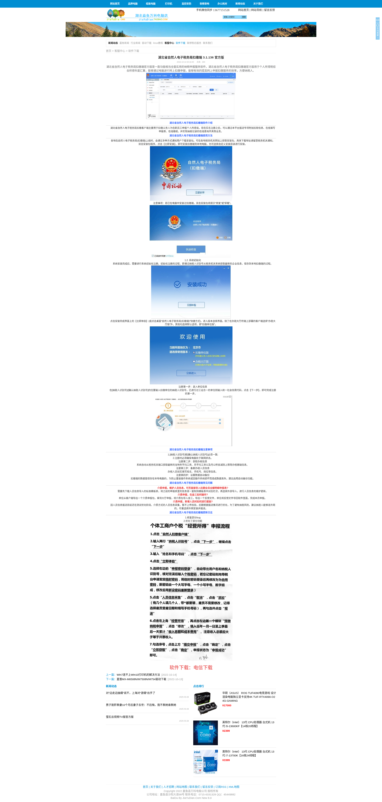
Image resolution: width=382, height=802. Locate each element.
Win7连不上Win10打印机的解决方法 (138, 674)
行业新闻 (135, 43)
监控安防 (186, 3)
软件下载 (180, 43)
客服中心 (169, 43)
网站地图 (181, 786)
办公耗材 (222, 3)
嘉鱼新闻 (124, 43)
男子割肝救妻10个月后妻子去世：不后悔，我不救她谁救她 (141, 704)
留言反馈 (269, 10)
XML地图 (233, 786)
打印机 (168, 3)
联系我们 (207, 43)
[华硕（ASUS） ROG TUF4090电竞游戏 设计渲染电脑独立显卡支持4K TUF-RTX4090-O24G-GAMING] (205, 703)
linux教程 (158, 43)
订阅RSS (220, 786)
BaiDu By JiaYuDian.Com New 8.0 (191, 797)
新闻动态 (240, 3)
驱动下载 (146, 43)
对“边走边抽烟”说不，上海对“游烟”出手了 (130, 693)
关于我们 (258, 3)
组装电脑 (150, 3)
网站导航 (256, 10)
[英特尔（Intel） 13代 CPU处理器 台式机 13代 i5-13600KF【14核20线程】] (205, 732)
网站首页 (115, 3)
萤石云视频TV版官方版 (120, 716)
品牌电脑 (133, 3)
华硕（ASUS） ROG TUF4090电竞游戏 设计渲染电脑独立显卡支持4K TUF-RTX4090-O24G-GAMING (249, 697)
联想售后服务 (194, 43)
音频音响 (204, 3)
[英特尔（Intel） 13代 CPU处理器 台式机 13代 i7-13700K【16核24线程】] (205, 762)
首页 (108, 50)
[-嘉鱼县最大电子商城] (147, 14)
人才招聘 (168, 786)
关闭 (377, 20)
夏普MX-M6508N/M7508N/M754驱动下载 (141, 679)
